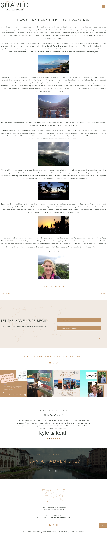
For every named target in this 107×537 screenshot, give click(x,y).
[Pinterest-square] (57, 363)
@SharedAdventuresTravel (68, 357)
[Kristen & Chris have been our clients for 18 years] (67, 383)
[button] (56, 287)
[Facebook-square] (50, 363)
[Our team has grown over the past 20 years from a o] (93, 383)
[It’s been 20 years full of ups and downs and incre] (13, 383)
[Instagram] (53, 363)
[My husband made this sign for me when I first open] (40, 383)
